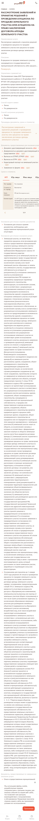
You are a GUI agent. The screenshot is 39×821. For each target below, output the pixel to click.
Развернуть (6, 69)
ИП (6, 177)
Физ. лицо (27, 177)
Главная (4, 9)
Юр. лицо (15, 177)
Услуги (12, 9)
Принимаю (28, 808)
